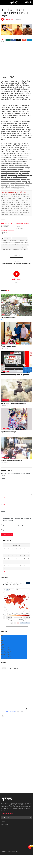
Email (3, 504)
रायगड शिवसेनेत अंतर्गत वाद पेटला (7, 230)
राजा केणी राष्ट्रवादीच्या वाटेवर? (7, 223)
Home (2, 7)
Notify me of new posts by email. (9, 531)
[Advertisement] (16, 59)
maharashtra (5, 240)
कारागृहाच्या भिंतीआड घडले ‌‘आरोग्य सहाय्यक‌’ (11, 460)
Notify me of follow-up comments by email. (12, 526)
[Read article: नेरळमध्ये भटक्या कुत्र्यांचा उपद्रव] (16, 333)
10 (4, 558)
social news (16, 249)
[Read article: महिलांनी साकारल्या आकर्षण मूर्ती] (16, 419)
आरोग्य (3, 314)
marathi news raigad (7, 242)
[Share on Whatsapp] (8, 40)
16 (28, 558)
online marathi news (14, 244)
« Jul (4, 571)
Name (3, 498)
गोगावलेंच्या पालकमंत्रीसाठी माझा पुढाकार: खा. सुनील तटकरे (15, 375)
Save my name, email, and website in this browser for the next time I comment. (17, 519)
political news (5, 247)
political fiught (24, 244)
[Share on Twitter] (18, 40)
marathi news (23, 240)
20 (16, 562)
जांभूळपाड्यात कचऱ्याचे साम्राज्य (8, 317)
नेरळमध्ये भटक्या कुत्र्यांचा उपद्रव (8, 346)
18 (8, 562)
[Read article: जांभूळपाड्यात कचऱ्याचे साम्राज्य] (16, 305)
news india (4, 244)
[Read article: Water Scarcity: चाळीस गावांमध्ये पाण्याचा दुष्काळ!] (16, 390)
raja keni (24, 247)
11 (8, 558)
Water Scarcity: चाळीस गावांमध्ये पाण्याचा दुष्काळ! (13, 403)
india (13, 238)
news (26, 242)
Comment (4, 478)
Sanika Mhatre (9, 19)
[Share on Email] (24, 40)
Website (3, 511)
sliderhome (7, 7)
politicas (13, 247)
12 (12, 558)
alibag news (8, 238)
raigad (18, 247)
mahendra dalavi (14, 240)
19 (12, 562)
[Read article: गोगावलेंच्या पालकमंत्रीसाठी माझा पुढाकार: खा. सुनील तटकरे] (16, 362)
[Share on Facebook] (13, 40)
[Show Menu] (2, 2)
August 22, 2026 (5, 319)
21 (20, 562)
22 (24, 562)
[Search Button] (31, 2)
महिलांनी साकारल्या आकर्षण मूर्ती (8, 432)
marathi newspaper (18, 242)
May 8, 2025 (17, 19)
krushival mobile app (22, 238)
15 (24, 558)
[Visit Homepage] (14, 2)
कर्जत (3, 343)
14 (20, 558)
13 (16, 558)
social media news (6, 249)
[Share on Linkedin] (29, 40)
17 (4, 562)
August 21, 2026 (5, 405)
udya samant (24, 249)
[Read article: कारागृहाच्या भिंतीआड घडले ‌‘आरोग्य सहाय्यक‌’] (16, 448)
